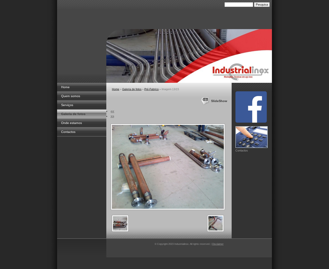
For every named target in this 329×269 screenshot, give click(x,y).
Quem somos (70, 96)
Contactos (68, 132)
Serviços (67, 105)
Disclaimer (218, 244)
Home (65, 87)
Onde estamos (71, 123)
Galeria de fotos (73, 114)
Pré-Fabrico (151, 89)
